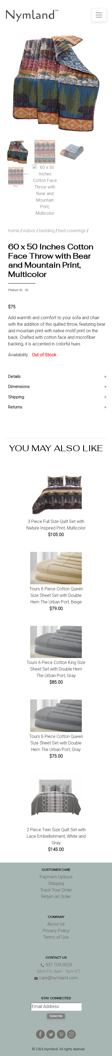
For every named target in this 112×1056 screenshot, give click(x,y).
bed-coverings (72, 230)
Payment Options (56, 876)
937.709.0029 (56, 964)
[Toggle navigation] (99, 15)
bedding (46, 230)
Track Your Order (56, 890)
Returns (15, 407)
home (13, 230)
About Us (56, 924)
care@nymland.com (56, 977)
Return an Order (56, 896)
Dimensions (19, 386)
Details (14, 376)
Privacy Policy (56, 930)
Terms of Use (56, 937)
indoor (29, 230)
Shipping (16, 396)
